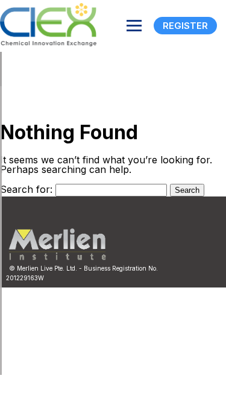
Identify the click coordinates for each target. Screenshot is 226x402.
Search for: (26, 189)
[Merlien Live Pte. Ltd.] (57, 257)
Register (185, 25)
